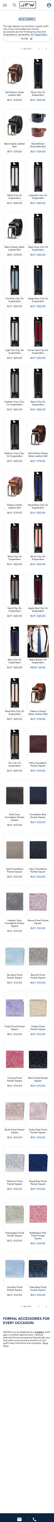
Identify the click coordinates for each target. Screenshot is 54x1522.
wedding (39, 1332)
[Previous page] (39, 48)
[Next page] (46, 48)
